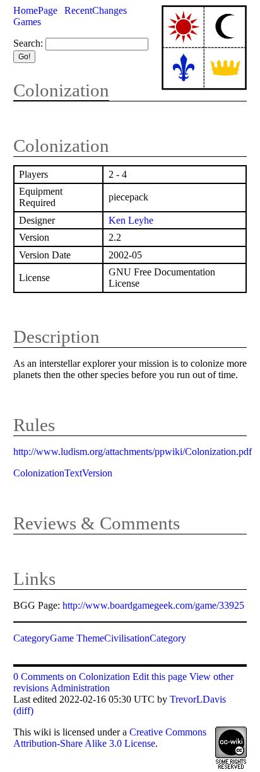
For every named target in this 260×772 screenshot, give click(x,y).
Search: (28, 43)
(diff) (23, 710)
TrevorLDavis (198, 699)
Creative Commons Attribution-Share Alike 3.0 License (109, 738)
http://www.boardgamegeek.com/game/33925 (153, 605)
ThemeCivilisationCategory (131, 638)
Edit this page (160, 676)
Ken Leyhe (131, 220)
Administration (80, 688)
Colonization (61, 90)
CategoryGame (43, 638)
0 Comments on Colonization (71, 676)
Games (27, 21)
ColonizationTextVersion (62, 473)
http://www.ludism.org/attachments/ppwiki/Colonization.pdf (132, 451)
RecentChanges (95, 10)
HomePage (35, 10)
